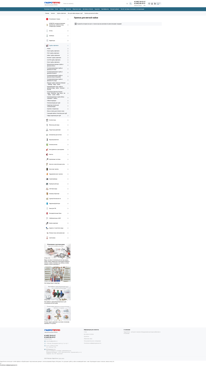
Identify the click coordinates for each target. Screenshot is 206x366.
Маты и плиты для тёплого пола (55, 111)
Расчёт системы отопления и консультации (132, 9)
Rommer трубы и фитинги (54, 57)
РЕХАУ (48, 48)
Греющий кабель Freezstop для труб (57, 113)
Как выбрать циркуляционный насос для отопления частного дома (55, 302)
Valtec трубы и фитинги (53, 55)
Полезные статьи (48, 9)
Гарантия (97, 9)
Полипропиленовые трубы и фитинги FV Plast (54, 68)
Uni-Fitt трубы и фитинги (53, 60)
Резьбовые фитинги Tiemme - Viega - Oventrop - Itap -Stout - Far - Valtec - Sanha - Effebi (56, 93)
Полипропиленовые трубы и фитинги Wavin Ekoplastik (54, 76)
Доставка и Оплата (88, 9)
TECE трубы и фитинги (53, 53)
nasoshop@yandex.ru (51, 341)
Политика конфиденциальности (92, 343)
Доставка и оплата (89, 334)
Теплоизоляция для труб (53, 103)
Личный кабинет (114, 9)
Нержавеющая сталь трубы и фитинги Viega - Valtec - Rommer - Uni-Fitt (56, 88)
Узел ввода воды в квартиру (52, 283)
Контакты (68, 9)
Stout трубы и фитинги (53, 51)
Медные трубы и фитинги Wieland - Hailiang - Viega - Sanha (56, 83)
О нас (56, 9)
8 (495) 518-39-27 (139, 3)
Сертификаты (105, 9)
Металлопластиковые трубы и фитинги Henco (55, 65)
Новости (62, 9)
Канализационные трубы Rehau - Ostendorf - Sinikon (56, 97)
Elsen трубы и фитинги (53, 62)
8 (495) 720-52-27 (139, 2)
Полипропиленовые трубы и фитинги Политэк (54, 72)
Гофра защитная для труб (54, 115)
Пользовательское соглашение (92, 341)
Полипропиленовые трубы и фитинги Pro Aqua (54, 80)
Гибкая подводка (51, 100)
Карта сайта (61, 358)
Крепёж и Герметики (52, 109)
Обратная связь (77, 9)
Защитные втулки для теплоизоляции (53, 105)
